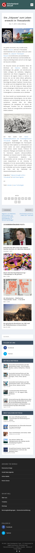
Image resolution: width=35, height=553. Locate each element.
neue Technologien (18, 185)
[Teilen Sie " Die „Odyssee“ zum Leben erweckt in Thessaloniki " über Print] (19, 202)
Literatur (9, 185)
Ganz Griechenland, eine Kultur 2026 (20, 432)
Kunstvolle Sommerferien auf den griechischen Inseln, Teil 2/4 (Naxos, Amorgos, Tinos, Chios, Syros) (19, 375)
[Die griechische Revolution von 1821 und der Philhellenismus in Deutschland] (17, 312)
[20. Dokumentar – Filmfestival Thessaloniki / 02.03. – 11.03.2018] (17, 287)
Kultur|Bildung (22, 24)
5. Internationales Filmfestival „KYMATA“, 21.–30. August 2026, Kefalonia (18, 392)
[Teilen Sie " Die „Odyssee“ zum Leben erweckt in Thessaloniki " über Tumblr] (16, 198)
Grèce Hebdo (5, 476)
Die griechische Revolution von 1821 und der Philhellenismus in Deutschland (16, 324)
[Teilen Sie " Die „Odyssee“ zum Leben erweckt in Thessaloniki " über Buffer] (26, 198)
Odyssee (10, 49)
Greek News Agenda (18, 177)
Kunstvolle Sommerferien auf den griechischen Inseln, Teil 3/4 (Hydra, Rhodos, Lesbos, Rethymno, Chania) (19, 366)
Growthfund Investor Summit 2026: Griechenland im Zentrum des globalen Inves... (19, 449)
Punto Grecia (5, 480)
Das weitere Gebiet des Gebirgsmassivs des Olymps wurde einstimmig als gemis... (19, 441)
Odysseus (17, 68)
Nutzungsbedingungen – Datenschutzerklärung (16, 510)
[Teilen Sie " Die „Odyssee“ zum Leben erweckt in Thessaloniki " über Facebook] (5, 198)
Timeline (4, 502)
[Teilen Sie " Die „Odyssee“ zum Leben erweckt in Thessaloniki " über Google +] (12, 198)
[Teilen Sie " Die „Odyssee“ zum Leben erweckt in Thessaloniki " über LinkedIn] (22, 198)
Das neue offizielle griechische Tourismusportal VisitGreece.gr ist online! (19, 418)
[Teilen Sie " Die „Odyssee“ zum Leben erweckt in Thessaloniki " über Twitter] (9, 198)
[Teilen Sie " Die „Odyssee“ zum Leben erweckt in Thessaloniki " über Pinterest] (19, 198)
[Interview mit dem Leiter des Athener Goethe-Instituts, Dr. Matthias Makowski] (17, 236)
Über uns (4, 497)
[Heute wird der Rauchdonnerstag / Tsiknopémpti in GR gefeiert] (17, 261)
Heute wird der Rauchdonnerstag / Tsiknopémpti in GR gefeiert (14, 273)
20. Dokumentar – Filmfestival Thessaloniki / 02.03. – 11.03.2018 (14, 298)
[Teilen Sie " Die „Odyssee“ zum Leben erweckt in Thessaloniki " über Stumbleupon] (29, 198)
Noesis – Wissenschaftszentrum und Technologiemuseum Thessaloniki (17, 139)
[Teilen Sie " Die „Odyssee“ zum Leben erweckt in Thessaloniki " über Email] (16, 202)
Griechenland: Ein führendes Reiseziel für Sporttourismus (20, 426)
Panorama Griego (7, 468)
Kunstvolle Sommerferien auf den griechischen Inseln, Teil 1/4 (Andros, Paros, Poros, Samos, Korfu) (19, 383)
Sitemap (4, 506)
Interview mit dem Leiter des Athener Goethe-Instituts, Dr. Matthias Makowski (16, 248)
